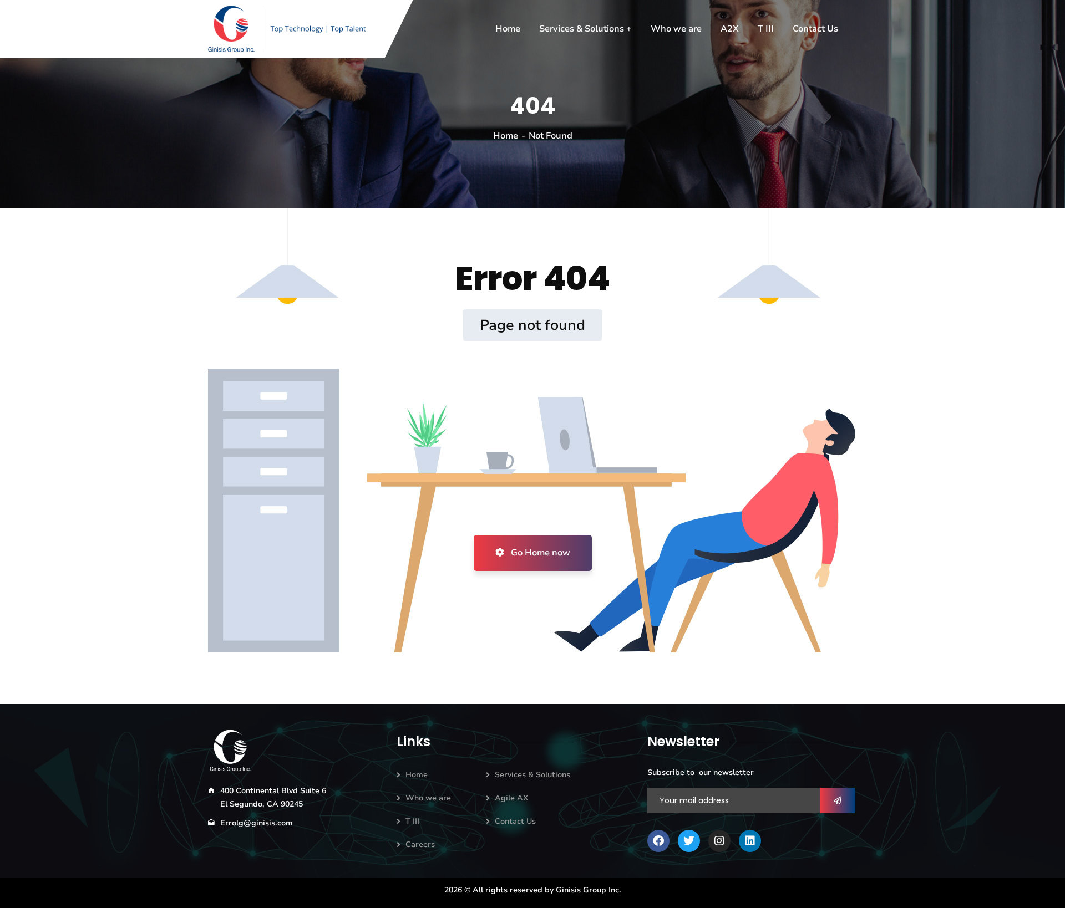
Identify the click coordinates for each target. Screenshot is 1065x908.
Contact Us (515, 821)
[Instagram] (719, 841)
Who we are (428, 798)
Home (505, 136)
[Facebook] (658, 841)
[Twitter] (689, 841)
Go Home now (539, 553)
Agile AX (511, 798)
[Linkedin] (750, 841)
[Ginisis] (290, 29)
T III (412, 821)
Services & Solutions (532, 774)
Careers (420, 844)
